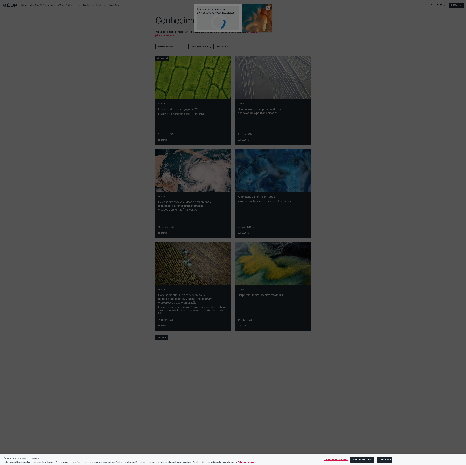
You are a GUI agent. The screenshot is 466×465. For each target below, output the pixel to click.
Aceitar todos (384, 459)
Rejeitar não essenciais (362, 459)
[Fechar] (462, 459)
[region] (233, 459)
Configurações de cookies (336, 459)
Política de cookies (247, 462)
